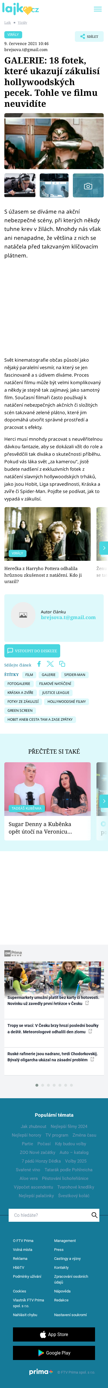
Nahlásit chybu (25, 1315)
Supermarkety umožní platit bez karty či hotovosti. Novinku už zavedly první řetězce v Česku (53, 1000)
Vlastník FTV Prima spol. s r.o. (28, 1303)
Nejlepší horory (26, 1135)
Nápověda (62, 1291)
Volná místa (22, 1249)
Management (65, 1240)
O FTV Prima (23, 1240)
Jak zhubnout (33, 1126)
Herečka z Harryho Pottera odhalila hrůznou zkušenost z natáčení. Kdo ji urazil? (43, 574)
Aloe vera (29, 1178)
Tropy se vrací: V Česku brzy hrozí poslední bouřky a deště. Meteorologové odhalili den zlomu (52, 1028)
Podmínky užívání (27, 1276)
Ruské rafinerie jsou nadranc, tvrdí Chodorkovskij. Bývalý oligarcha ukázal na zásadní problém (52, 1056)
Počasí (44, 1143)
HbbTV (18, 1267)
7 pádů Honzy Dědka (41, 1161)
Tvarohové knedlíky (75, 1187)
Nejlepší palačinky (36, 1195)
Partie (27, 1143)
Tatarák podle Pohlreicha (68, 1169)
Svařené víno (28, 1169)
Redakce (61, 1300)
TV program (57, 1135)
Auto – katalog (74, 1152)
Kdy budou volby (70, 1143)
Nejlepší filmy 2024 (69, 1126)
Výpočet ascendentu (33, 1187)
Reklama (20, 1258)
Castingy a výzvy (67, 1258)
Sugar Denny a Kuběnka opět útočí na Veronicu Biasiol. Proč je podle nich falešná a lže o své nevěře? (43, 828)
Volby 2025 (75, 1161)
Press (59, 1249)
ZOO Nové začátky (37, 1152)
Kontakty (61, 1267)
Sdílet (86, 38)
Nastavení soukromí (70, 1315)
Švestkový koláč (74, 1195)
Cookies (19, 1291)
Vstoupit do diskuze (36, 650)
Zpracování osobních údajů (71, 1279)
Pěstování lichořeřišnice (65, 1178)
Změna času (84, 1135)
